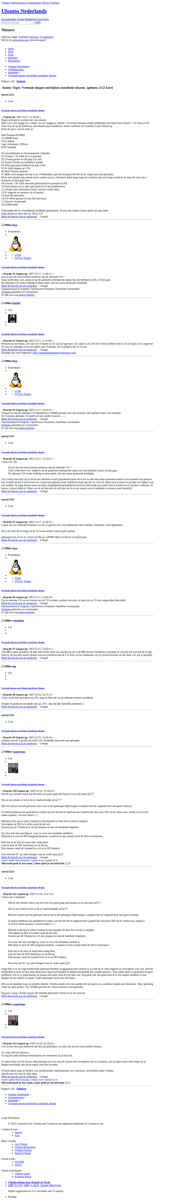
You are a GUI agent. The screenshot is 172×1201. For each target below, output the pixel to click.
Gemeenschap (33, 2)
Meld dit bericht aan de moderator (19, 216)
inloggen (34, 37)
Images (18, 1132)
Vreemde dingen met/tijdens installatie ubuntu (23, 110)
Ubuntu (5, 2)
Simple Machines (50, 1185)
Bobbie (16, 303)
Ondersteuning (18, 2)
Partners (55, 2)
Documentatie (8, 19)
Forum (20, 19)
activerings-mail (20, 40)
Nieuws (46, 2)
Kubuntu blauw (23, 1176)
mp (14, 666)
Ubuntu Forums (23, 1150)
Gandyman (18, 751)
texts (17, 1135)
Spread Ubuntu (23, 1153)
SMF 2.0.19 (15, 1185)
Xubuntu (6, 291)
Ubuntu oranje (22, 1173)
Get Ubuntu (21, 1144)
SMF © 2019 (31, 1185)
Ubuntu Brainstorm (25, 1147)
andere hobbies (26, 294)
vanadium (18, 620)
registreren (47, 37)
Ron (14, 225)
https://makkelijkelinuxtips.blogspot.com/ (54, 352)
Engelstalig (43, 19)
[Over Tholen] (23, 258)
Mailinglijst (30, 19)
